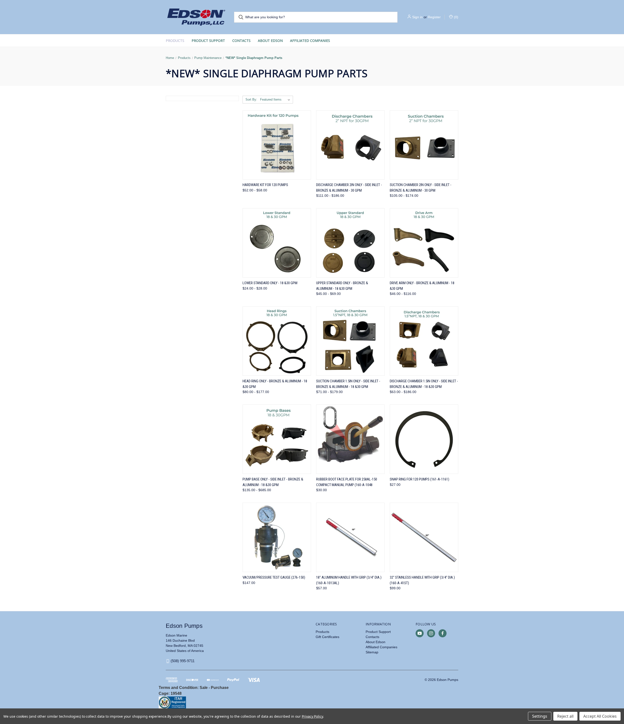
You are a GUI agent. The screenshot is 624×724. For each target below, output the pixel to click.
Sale (204, 688)
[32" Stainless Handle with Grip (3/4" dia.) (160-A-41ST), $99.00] (424, 537)
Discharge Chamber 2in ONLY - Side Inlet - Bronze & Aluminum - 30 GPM (349, 188)
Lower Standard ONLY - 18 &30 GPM (270, 283)
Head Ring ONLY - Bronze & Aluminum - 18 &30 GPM (275, 384)
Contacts (241, 40)
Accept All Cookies (600, 716)
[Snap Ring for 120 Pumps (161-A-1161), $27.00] (424, 439)
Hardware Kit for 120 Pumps (265, 185)
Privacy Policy (312, 716)
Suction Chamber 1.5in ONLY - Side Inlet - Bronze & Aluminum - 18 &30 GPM (348, 384)
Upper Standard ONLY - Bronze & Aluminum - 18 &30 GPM (342, 286)
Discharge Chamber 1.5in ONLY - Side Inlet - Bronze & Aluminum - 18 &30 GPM (424, 384)
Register (434, 17)
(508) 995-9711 (183, 661)
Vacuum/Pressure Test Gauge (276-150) (274, 577)
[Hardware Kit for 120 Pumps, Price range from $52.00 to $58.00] (277, 145)
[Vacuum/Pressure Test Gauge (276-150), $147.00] (277, 537)
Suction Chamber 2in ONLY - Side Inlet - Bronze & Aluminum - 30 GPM (420, 188)
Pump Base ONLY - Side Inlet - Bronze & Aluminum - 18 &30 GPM (273, 482)
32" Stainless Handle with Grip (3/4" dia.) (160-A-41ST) (422, 580)
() (455, 17)
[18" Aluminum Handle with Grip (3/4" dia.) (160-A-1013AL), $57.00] (350, 537)
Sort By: (251, 99)
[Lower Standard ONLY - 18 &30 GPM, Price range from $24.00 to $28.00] (277, 243)
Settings (539, 716)
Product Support (208, 40)
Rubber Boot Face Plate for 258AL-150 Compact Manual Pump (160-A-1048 (346, 482)
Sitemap (372, 652)
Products (175, 40)
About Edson (270, 40)
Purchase (220, 688)
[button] (234, 702)
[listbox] (276, 99)
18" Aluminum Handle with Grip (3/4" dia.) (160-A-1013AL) (348, 580)
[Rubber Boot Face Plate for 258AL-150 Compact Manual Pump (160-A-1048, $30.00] (350, 439)
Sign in (417, 17)
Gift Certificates (327, 637)
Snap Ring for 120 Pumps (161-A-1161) (419, 479)
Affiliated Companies (310, 40)
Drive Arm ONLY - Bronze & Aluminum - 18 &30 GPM (422, 286)
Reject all (565, 716)
